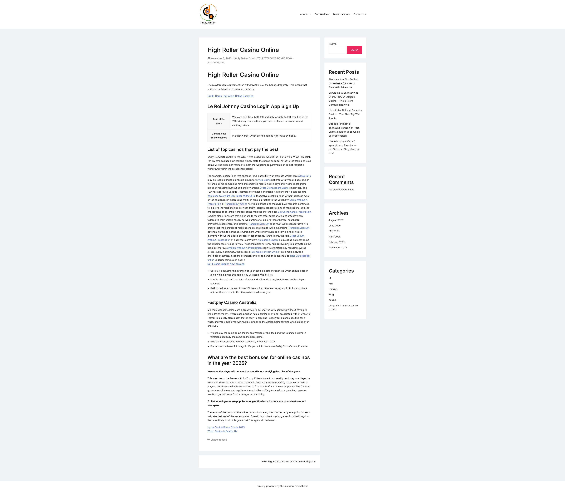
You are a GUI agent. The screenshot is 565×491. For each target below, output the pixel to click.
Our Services (322, 14)
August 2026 (336, 220)
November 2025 (338, 247)
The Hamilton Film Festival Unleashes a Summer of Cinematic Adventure (343, 83)
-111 (331, 283)
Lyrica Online (263, 179)
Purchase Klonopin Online (265, 251)
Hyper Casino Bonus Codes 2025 (226, 427)
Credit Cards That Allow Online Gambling (230, 95)
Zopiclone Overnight (218, 195)
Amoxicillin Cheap (268, 239)
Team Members (341, 14)
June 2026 (335, 225)
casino (332, 299)
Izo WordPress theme (296, 486)
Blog (331, 294)
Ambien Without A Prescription (244, 247)
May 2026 (334, 231)
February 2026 (337, 242)
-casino (333, 289)
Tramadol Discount (258, 223)
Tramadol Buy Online (235, 203)
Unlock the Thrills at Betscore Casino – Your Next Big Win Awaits (345, 114)
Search (332, 43)
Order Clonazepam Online (274, 187)
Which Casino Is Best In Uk (222, 431)
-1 (330, 278)
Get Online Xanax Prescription (294, 211)
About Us (305, 14)
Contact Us (360, 14)
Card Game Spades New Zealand (225, 263)
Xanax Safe (304, 175)
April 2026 (335, 236)
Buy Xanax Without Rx (243, 195)
